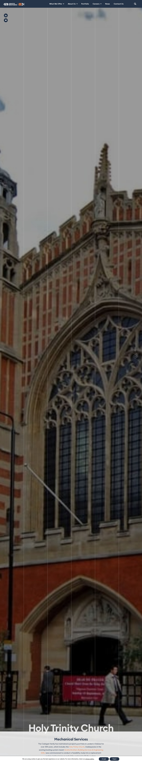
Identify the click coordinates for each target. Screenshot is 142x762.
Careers (96, 4)
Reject (114, 759)
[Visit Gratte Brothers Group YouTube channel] (6, 20)
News (107, 4)
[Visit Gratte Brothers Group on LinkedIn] (6, 15)
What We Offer (55, 4)
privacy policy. (89, 759)
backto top (134, 754)
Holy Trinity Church (77, 747)
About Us (72, 4)
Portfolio (85, 4)
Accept (104, 759)
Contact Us (119, 4)
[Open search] (135, 4)
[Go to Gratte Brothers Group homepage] (12, 4)
